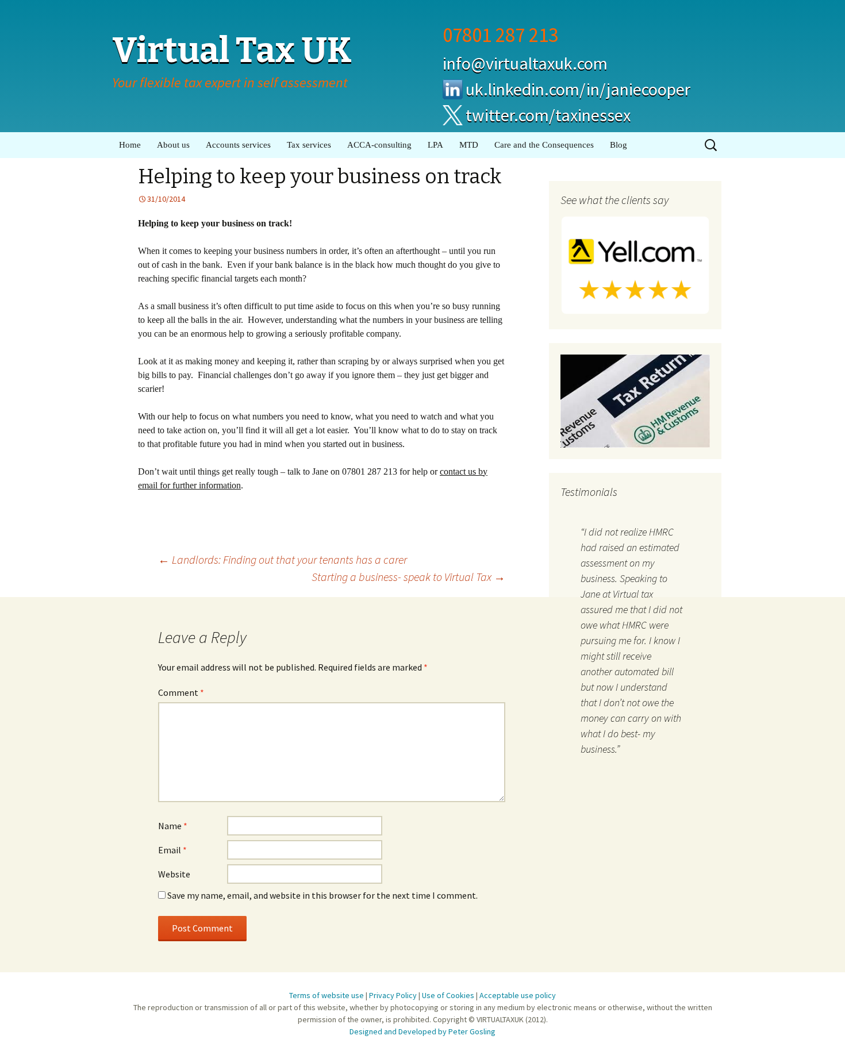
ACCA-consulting (379, 144)
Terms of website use (326, 995)
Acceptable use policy (517, 995)
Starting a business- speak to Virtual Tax (408, 576)
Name (172, 825)
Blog (618, 144)
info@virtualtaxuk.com (525, 63)
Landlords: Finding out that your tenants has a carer (282, 559)
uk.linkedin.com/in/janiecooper (578, 89)
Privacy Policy (393, 995)
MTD (468, 144)
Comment (181, 692)
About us (173, 144)
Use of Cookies (448, 995)
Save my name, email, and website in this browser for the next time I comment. (322, 895)
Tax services (309, 144)
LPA (435, 144)
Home (130, 144)
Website (174, 874)
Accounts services (238, 144)
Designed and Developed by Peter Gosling (422, 1031)
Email (172, 850)
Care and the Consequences (544, 144)
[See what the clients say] (635, 264)
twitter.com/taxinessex (548, 115)
